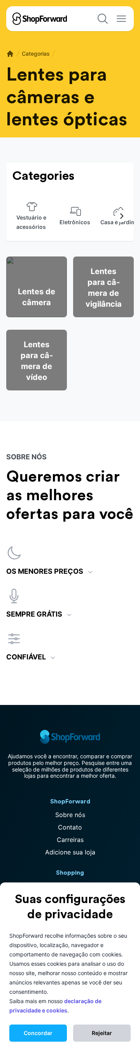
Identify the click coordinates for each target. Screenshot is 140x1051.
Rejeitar (102, 1033)
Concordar (38, 1033)
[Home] (10, 54)
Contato (70, 827)
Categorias (36, 53)
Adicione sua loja (70, 852)
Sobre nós (70, 815)
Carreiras (70, 840)
